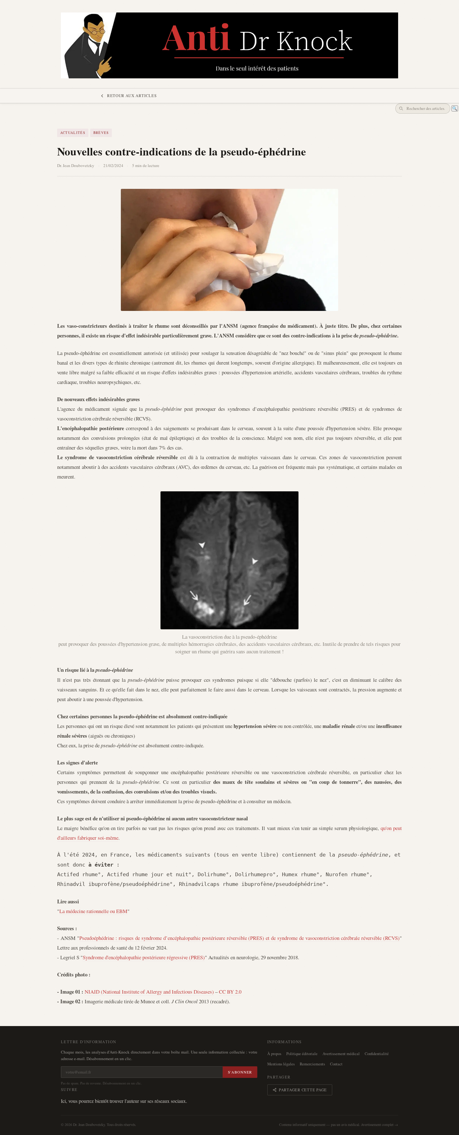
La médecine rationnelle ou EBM (93, 911)
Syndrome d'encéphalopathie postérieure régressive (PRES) (144, 957)
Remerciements (312, 1064)
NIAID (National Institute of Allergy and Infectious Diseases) (149, 991)
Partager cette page (303, 1090)
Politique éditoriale (302, 1053)
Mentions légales (281, 1064)
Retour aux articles (131, 95)
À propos (274, 1053)
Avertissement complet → (379, 1124)
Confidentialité (377, 1053)
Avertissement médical (341, 1053)
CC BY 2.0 (230, 991)
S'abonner (240, 1071)
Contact (336, 1064)
